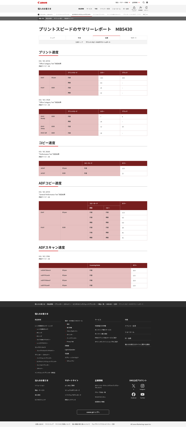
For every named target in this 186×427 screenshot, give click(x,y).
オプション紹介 (58, 18)
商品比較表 (49, 18)
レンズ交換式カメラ (42, 329)
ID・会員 (126, 9)
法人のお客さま (41, 380)
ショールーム (116, 9)
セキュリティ (70, 361)
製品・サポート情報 (122, 2)
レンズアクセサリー (42, 343)
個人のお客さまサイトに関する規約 (137, 344)
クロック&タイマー (72, 331)
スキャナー (40, 368)
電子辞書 (69, 328)
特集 (96, 9)
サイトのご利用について (62, 424)
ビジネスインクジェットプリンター (81, 14)
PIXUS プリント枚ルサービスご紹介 (106, 338)
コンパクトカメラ (40, 347)
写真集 (67, 354)
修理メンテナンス (70, 400)
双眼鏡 (67, 346)
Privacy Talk (70, 341)
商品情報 (81, 9)
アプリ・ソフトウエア (71, 358)
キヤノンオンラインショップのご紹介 (106, 342)
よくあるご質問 (69, 385)
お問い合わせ (39, 424)
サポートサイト (71, 380)
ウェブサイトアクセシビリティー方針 (103, 424)
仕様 (115, 304)
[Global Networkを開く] (147, 2)
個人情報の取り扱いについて (81, 424)
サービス (89, 9)
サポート (134, 38)
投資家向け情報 (99, 402)
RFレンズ (39, 333)
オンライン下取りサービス (103, 330)
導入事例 (37, 395)
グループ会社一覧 (100, 392)
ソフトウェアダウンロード (73, 395)
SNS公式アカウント (138, 380)
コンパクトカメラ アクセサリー (46, 350)
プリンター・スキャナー (46, 14)
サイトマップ (49, 424)
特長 (79, 38)
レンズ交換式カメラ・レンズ (44, 326)
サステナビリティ (100, 397)
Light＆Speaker (70, 350)
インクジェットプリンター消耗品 (45, 373)
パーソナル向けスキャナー (114, 14)
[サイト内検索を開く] (143, 2)
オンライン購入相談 (101, 334)
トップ (52, 38)
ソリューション (39, 385)
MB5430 (109, 304)
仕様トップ (79, 42)
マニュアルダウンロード (72, 390)
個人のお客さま (44, 8)
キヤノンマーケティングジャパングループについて (107, 386)
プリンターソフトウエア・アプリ (132, 14)
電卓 (68, 324)
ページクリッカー (72, 338)
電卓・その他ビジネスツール (74, 321)
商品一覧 (41, 18)
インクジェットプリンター (63, 14)
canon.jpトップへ (93, 412)
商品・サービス (39, 390)
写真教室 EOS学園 (100, 326)
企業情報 (134, 2)
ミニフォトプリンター (99, 14)
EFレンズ (39, 336)
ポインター (70, 334)
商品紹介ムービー (69, 18)
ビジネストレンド (40, 400)
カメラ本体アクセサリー (44, 340)
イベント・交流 (105, 9)
